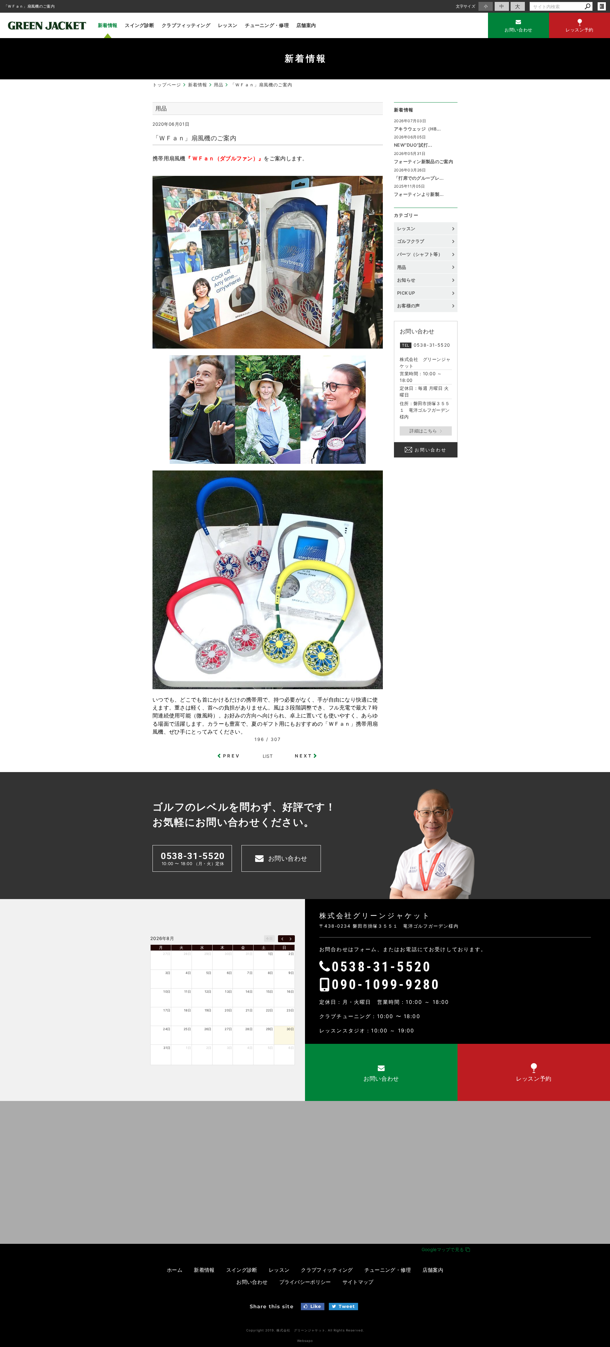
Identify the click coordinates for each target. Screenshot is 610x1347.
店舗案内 (306, 25)
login (601, 6)
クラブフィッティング (186, 25)
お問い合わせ (431, 449)
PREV (231, 755)
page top (591, 983)
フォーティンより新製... (419, 194)
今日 (269, 938)
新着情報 (107, 25)
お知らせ (406, 280)
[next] (290, 938)
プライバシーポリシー (305, 1282)
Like (315, 1306)
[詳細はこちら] (426, 431)
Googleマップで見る (443, 1249)
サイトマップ (358, 1282)
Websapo (305, 1341)
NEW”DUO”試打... (413, 145)
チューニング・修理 (267, 25)
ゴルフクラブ (410, 241)
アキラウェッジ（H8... (417, 128)
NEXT (303, 755)
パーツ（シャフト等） (420, 254)
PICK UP (406, 293)
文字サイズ (466, 6)
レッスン (227, 25)
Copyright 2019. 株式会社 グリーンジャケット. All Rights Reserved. (305, 1330)
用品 (401, 267)
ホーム (174, 1270)
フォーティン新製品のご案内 (423, 161)
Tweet (347, 1306)
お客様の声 (408, 305)
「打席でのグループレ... (419, 178)
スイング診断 (139, 25)
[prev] (282, 938)
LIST (268, 756)
